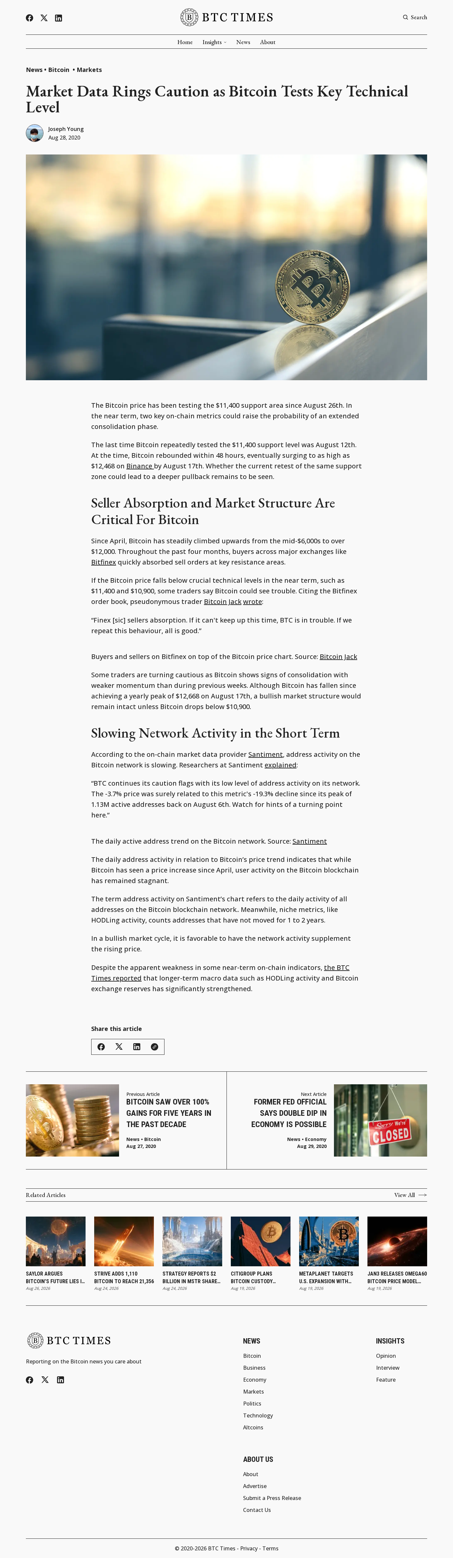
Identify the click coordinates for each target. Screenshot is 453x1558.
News (243, 42)
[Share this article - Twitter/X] (119, 1046)
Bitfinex (103, 562)
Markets (89, 70)
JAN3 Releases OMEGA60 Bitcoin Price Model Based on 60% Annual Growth (397, 1278)
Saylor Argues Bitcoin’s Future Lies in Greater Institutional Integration (55, 1278)
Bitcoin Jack (222, 601)
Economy (316, 1139)
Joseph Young (66, 129)
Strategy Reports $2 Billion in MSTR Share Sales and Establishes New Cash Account (191, 1278)
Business (254, 1367)
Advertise (255, 1486)
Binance (140, 465)
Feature (386, 1379)
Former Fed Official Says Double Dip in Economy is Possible (289, 1113)
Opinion (386, 1355)
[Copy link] (154, 1046)
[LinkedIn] (58, 18)
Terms (270, 1548)
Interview (388, 1367)
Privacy (249, 1548)
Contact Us (257, 1510)
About (268, 42)
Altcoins (253, 1427)
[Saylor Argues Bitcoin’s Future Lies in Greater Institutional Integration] (56, 1241)
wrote (252, 601)
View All (404, 1195)
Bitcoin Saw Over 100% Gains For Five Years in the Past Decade (168, 1113)
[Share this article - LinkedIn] (136, 1046)
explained (280, 764)
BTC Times (221, 1548)
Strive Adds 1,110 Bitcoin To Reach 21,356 (124, 1277)
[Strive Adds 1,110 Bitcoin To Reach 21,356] (124, 1241)
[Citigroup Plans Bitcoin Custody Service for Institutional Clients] (261, 1241)
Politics (252, 1403)
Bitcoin (59, 70)
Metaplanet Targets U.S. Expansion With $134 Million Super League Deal (326, 1278)
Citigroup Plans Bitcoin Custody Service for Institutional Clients (259, 1278)
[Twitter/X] (44, 18)
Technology (258, 1415)
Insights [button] (212, 42)
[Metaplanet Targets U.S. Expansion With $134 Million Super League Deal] (329, 1241)
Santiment (265, 754)
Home (185, 42)
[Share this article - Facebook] (101, 1046)
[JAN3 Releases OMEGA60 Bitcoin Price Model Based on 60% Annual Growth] (397, 1241)
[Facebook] (29, 18)
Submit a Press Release (272, 1498)
